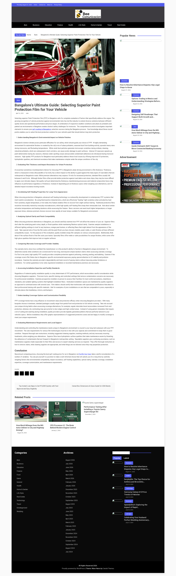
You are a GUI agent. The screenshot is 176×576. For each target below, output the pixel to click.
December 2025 (71, 489)
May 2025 (69, 515)
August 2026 (70, 460)
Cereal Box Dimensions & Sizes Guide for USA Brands (91, 386)
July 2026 (69, 464)
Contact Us (42, 5)
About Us (49, 5)
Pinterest (27, 373)
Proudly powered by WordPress (73, 568)
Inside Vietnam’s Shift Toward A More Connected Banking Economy (146, 147)
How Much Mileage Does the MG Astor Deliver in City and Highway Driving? (30, 427)
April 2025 (69, 519)
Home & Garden (96, 25)
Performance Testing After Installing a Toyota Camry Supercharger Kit (95, 409)
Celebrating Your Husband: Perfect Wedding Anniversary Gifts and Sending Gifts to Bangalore (136, 518)
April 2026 (69, 475)
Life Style (81, 25)
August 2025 (70, 504)
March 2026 (70, 478)
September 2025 (72, 500)
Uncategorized (22, 508)
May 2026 (69, 471)
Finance (60, 25)
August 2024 (70, 548)
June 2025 (69, 511)
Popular (117, 458)
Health (70, 25)
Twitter (22, 373)
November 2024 (71, 537)
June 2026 (69, 467)
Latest (126, 458)
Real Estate (121, 25)
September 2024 (72, 544)
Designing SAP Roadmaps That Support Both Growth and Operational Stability (145, 115)
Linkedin (32, 373)
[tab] (117, 458)
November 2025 (71, 493)
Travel (109, 25)
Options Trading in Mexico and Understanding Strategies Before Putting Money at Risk (146, 100)
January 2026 (70, 486)
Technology (21, 500)
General (19, 482)
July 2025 (69, 508)
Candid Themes (108, 568)
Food (18, 475)
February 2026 (71, 482)
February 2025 (71, 526)
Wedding (20, 511)
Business (36, 25)
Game (19, 478)
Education (48, 25)
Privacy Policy (58, 5)
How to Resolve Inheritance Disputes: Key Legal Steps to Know (140, 86)
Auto (25, 25)
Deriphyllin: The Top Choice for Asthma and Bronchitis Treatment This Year (137, 480)
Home (35, 5)
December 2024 (71, 533)
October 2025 (70, 497)
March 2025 (70, 522)
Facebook (17, 373)
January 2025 (70, 530)
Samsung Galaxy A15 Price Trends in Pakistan (135, 493)
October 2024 (70, 541)
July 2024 (69, 552)
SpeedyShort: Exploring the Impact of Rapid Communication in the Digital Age (136, 506)
